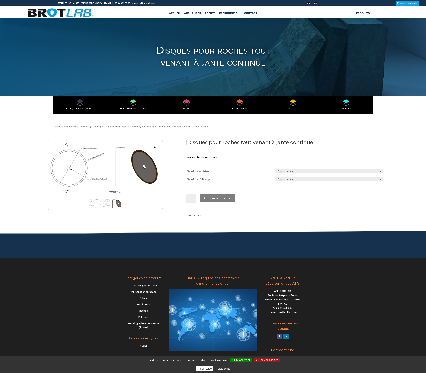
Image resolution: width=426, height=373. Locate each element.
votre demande (408, 3)
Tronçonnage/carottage (143, 285)
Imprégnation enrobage (143, 291)
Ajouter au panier (217, 198)
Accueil (174, 13)
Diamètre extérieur (198, 171)
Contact (250, 13)
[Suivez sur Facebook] (279, 336)
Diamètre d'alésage (198, 179)
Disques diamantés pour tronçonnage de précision (130, 126)
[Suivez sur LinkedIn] (286, 336)
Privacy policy (222, 368)
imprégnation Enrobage (133, 109)
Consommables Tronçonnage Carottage (82, 126)
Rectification (239, 109)
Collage (186, 109)
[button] (156, 147)
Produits (363, 13)
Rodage (293, 109)
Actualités (192, 13)
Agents (210, 13)
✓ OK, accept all (241, 360)
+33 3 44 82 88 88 (282, 307)
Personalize (205, 368)
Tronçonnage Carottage (80, 109)
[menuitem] (309, 3)
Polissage (346, 109)
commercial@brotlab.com (283, 312)
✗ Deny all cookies (267, 360)
